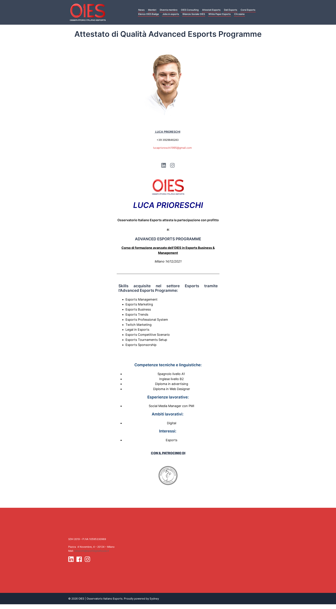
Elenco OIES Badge (148, 14)
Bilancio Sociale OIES (194, 14)
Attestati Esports (211, 9)
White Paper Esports (219, 14)
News (141, 9)
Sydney (154, 598)
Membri (152, 9)
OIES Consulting (190, 9)
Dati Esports (230, 9)
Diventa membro (168, 9)
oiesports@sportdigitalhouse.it (91, 550)
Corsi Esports (248, 9)
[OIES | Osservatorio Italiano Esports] (87, 12)
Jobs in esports (170, 14)
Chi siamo (239, 14)
